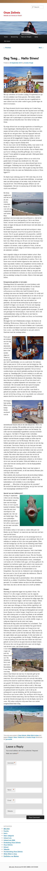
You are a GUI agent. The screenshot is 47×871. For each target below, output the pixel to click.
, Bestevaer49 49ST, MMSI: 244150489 (23, 867)
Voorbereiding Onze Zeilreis (13, 852)
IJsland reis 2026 (9, 840)
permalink (9, 739)
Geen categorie (9, 836)
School (6, 847)
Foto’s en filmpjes (26, 37)
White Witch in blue (33, 735)
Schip (36, 37)
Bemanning (14, 37)
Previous (7, 48)
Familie (6, 831)
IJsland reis (7, 838)
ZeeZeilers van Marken (11, 856)
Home (6, 37)
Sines (15, 737)
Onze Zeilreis (12, 12)
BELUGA (7, 829)
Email (11, 800)
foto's (5, 833)
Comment (11, 763)
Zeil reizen (7, 41)
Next (41, 48)
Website (10, 811)
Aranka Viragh (28, 63)
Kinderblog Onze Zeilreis (12, 842)
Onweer (10, 737)
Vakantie (6, 849)
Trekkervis (21, 737)
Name (11, 789)
